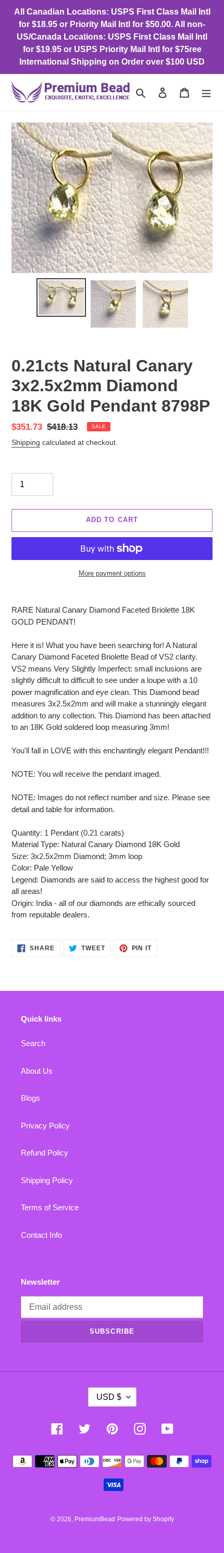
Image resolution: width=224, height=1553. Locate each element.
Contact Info (41, 1235)
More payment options (112, 573)
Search (33, 1043)
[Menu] (206, 92)
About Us (37, 1070)
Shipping (25, 442)
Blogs (30, 1098)
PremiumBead (94, 1519)
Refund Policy (44, 1152)
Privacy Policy (45, 1125)
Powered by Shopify (145, 1519)
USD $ (108, 1397)
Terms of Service (50, 1207)
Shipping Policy (47, 1180)
